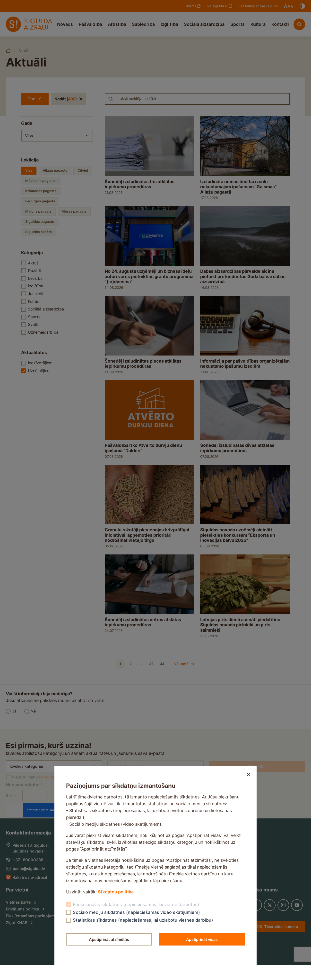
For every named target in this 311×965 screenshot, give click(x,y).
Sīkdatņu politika (116, 891)
